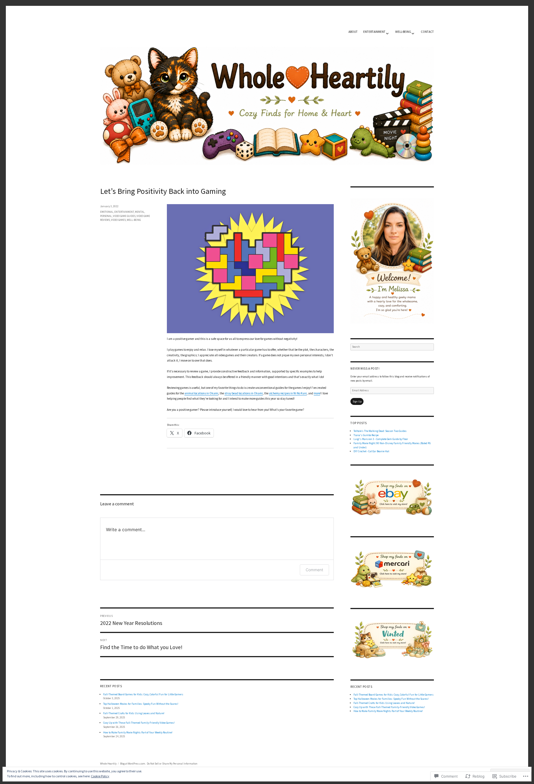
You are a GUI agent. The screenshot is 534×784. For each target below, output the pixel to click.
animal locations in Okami (201, 393)
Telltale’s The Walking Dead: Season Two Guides (380, 430)
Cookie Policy (100, 776)
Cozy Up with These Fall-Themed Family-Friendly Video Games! (139, 722)
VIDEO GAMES (118, 219)
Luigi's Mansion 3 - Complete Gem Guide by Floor (380, 439)
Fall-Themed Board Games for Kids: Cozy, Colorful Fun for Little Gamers (143, 694)
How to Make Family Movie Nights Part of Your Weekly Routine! (137, 732)
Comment (314, 569)
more (317, 393)
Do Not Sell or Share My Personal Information (172, 763)
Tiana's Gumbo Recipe (366, 435)
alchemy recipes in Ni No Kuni (288, 393)
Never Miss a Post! (364, 368)
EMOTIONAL (106, 211)
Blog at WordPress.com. (133, 763)
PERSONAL (106, 215)
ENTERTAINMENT (374, 32)
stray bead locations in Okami (243, 393)
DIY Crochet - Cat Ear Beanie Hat (371, 451)
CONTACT (427, 32)
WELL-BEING (403, 32)
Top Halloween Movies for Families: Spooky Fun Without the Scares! (140, 703)
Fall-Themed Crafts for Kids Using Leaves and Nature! (133, 713)
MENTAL (139, 211)
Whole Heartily (108, 763)
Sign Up (357, 401)
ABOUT (353, 32)
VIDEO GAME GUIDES (124, 215)
